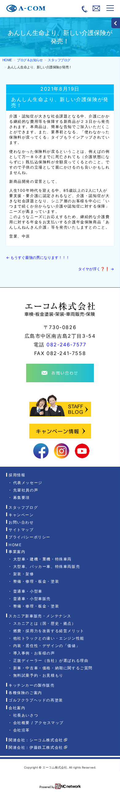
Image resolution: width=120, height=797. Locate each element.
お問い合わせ (21, 522)
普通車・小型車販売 (32, 598)
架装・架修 (23, 574)
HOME (7, 60)
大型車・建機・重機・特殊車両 (42, 559)
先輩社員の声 (25, 490)
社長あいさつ (25, 715)
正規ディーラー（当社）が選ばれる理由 (50, 660)
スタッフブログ (23, 507)
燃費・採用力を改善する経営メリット (48, 630)
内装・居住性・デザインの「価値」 (46, 645)
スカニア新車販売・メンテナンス (40, 616)
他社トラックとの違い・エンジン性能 (48, 638)
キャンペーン (21, 514)
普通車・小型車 (27, 591)
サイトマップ (21, 529)
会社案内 (17, 707)
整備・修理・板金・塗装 (36, 581)
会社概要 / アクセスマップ (38, 722)
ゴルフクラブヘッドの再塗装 (36, 700)
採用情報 (17, 475)
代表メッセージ (27, 482)
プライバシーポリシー (29, 537)
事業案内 (17, 551)
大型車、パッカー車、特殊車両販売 (46, 566)
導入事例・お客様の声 (34, 653)
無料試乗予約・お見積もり (38, 675)
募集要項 (21, 497)
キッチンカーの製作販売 (32, 685)
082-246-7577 (66, 344)
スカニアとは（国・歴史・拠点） (44, 623)
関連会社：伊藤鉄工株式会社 (36, 747)
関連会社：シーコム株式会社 (36, 740)
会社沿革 (21, 730)
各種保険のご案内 (25, 692)
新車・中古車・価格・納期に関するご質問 (53, 668)
